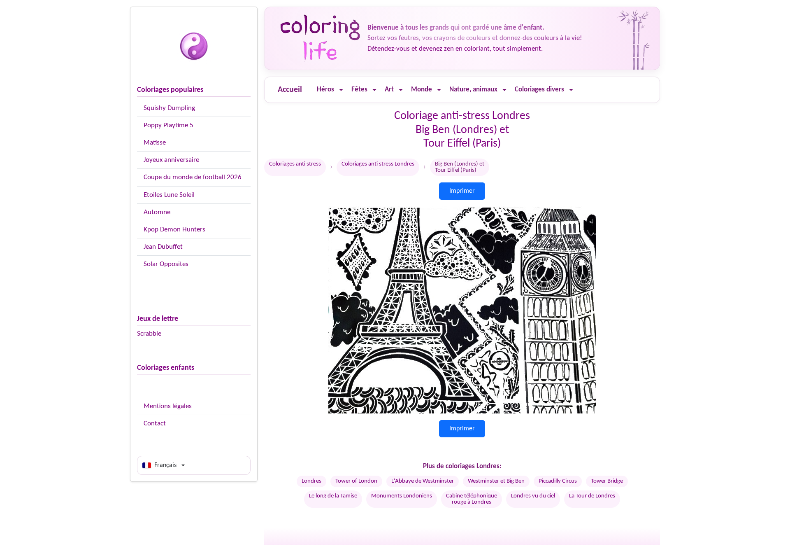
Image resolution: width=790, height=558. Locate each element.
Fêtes (359, 89)
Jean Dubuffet (163, 246)
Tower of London (356, 481)
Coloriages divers (539, 89)
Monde (421, 89)
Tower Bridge (607, 481)
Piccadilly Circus (558, 481)
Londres (311, 481)
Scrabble (149, 333)
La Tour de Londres (592, 496)
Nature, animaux (473, 89)
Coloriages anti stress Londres (378, 164)
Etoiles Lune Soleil (169, 194)
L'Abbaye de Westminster (422, 481)
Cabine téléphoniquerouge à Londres (471, 499)
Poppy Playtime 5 (168, 125)
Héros (325, 89)
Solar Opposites (166, 264)
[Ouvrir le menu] (341, 90)
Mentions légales (168, 406)
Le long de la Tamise (333, 496)
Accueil (290, 90)
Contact (155, 423)
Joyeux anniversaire (171, 159)
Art (389, 89)
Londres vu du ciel (533, 496)
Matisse (155, 142)
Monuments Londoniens (401, 496)
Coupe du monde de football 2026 (193, 177)
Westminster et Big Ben (496, 481)
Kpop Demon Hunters (174, 229)
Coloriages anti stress (295, 164)
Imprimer (462, 191)
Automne (157, 212)
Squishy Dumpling (169, 108)
